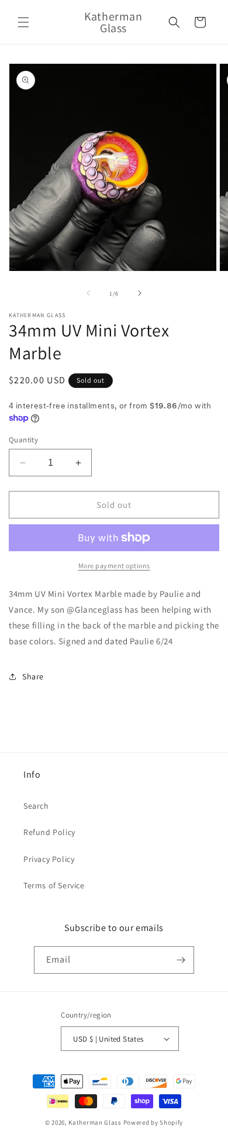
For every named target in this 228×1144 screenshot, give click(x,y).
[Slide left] (88, 293)
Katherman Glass (95, 1122)
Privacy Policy (48, 859)
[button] (23, 22)
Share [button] (33, 676)
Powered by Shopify (153, 1122)
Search (36, 806)
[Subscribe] (181, 960)
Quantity (23, 440)
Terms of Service (54, 885)
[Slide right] (140, 293)
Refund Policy (49, 832)
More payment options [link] (114, 565)
